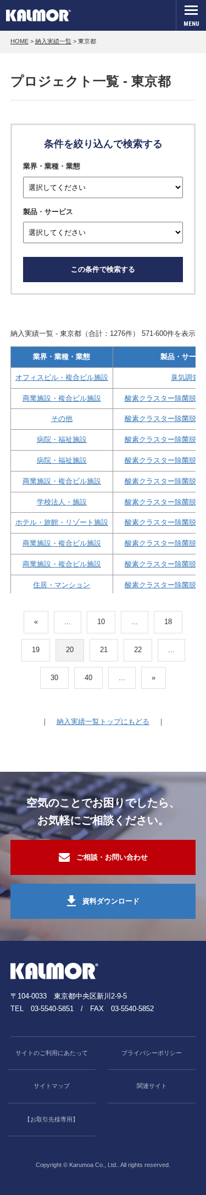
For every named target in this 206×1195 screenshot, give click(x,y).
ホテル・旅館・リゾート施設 (61, 522)
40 (88, 678)
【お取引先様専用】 (51, 1119)
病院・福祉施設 (62, 439)
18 (168, 622)
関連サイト (152, 1085)
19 (36, 650)
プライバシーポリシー (151, 1053)
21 (104, 650)
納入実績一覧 (53, 41)
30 (54, 678)
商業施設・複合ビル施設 (62, 398)
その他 (62, 418)
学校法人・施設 (62, 502)
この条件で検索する (103, 269)
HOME (19, 41)
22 (138, 650)
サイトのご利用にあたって (51, 1053)
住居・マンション (61, 585)
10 (101, 622)
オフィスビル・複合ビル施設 (61, 377)
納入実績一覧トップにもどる (103, 721)
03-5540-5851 (52, 1009)
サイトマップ (52, 1085)
